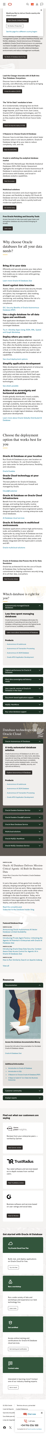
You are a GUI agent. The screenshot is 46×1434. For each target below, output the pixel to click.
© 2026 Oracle (7, 1405)
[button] (4, 4)
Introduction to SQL (15, 1071)
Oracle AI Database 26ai (13, 1053)
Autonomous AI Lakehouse (16, 644)
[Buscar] (27, 4)
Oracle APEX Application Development (20, 657)
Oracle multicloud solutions (14, 547)
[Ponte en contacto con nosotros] (41, 4)
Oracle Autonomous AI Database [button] (17, 741)
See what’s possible (10, 386)
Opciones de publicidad (10, 1413)
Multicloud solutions (11, 189)
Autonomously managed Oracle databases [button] (17, 607)
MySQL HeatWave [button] (12, 704)
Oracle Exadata (9, 471)
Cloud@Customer (10, 491)
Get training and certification (18, 1349)
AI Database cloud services (13, 518)
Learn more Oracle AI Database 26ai (17, 280)
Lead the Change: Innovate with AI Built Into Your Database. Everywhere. (21, 76)
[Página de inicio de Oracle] (10, 4)
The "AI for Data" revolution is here (17, 102)
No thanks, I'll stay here (15, 26)
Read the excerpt (9, 181)
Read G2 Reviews (13, 1216)
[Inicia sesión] (37, 4)
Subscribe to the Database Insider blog (18, 909)
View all (6, 966)
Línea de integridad (9, 1420)
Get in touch (13, 1387)
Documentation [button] (11, 985)
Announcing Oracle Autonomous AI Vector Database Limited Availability (20, 930)
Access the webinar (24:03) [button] (12, 91)
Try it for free (13, 1267)
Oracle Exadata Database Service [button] (17, 810)
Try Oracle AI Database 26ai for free (15, 57)
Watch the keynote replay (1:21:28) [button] (14, 125)
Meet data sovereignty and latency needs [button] (18, 680)
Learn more (7, 228)
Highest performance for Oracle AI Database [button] (18, 671)
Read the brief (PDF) (10, 149)
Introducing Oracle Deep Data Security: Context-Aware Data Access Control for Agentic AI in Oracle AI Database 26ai (22, 951)
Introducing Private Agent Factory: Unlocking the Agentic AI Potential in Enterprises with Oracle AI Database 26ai (22, 940)
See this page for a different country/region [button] (21, 32)
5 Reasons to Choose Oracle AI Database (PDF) (24, 1075)
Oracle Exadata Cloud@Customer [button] (18, 817)
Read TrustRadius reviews (16, 1183)
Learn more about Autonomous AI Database (22, 632)
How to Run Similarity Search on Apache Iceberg (22, 960)
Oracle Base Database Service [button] (16, 824)
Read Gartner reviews (14, 1147)
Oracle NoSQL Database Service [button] (17, 846)
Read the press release (11, 579)
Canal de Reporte (8, 1409)
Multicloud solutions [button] (13, 831)
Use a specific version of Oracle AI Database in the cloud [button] (18, 689)
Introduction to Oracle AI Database (20, 1068)
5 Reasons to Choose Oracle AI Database (19, 134)
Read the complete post (12, 907)
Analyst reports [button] (11, 1098)
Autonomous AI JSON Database (18, 653)
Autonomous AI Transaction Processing (21, 648)
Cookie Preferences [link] (22, 1409)
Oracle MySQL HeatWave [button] (14, 839)
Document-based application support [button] (19, 697)
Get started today (9, 207)
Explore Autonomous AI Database (19, 772)
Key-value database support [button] (15, 712)
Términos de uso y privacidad (26, 1405)
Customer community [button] (13, 1091)
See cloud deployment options (15, 359)
